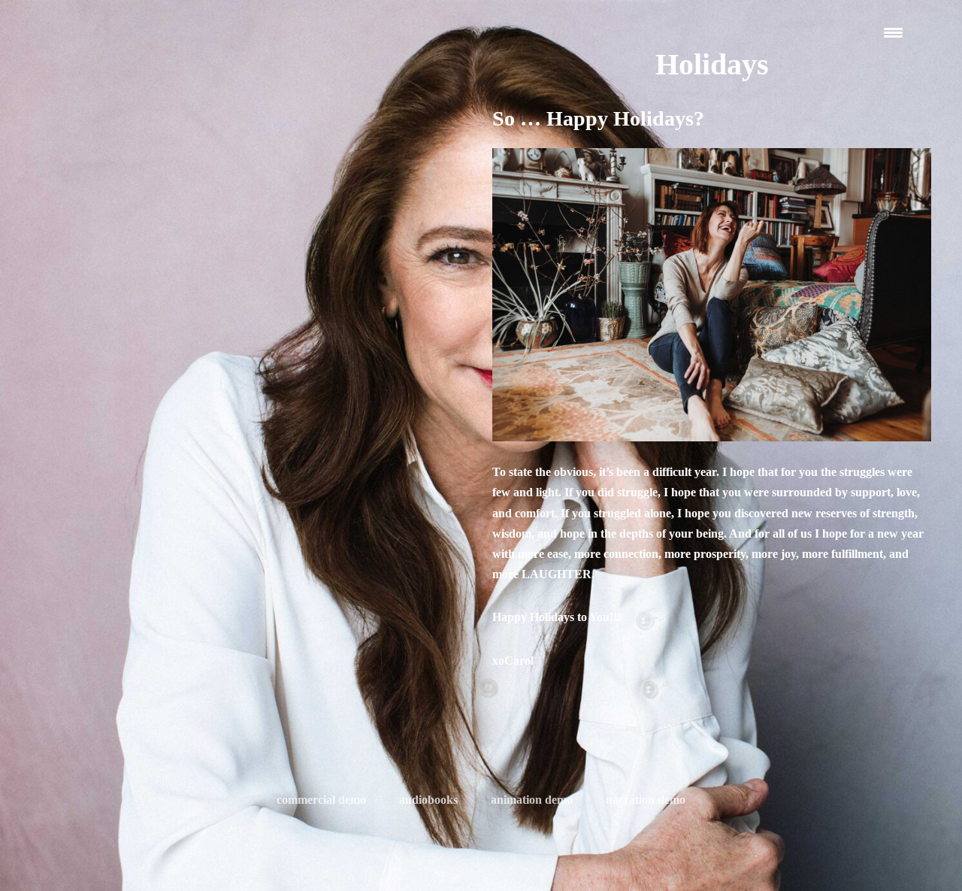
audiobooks (428, 799)
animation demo (532, 799)
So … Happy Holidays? (598, 118)
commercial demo (321, 799)
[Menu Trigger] (893, 32)
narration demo (645, 799)
